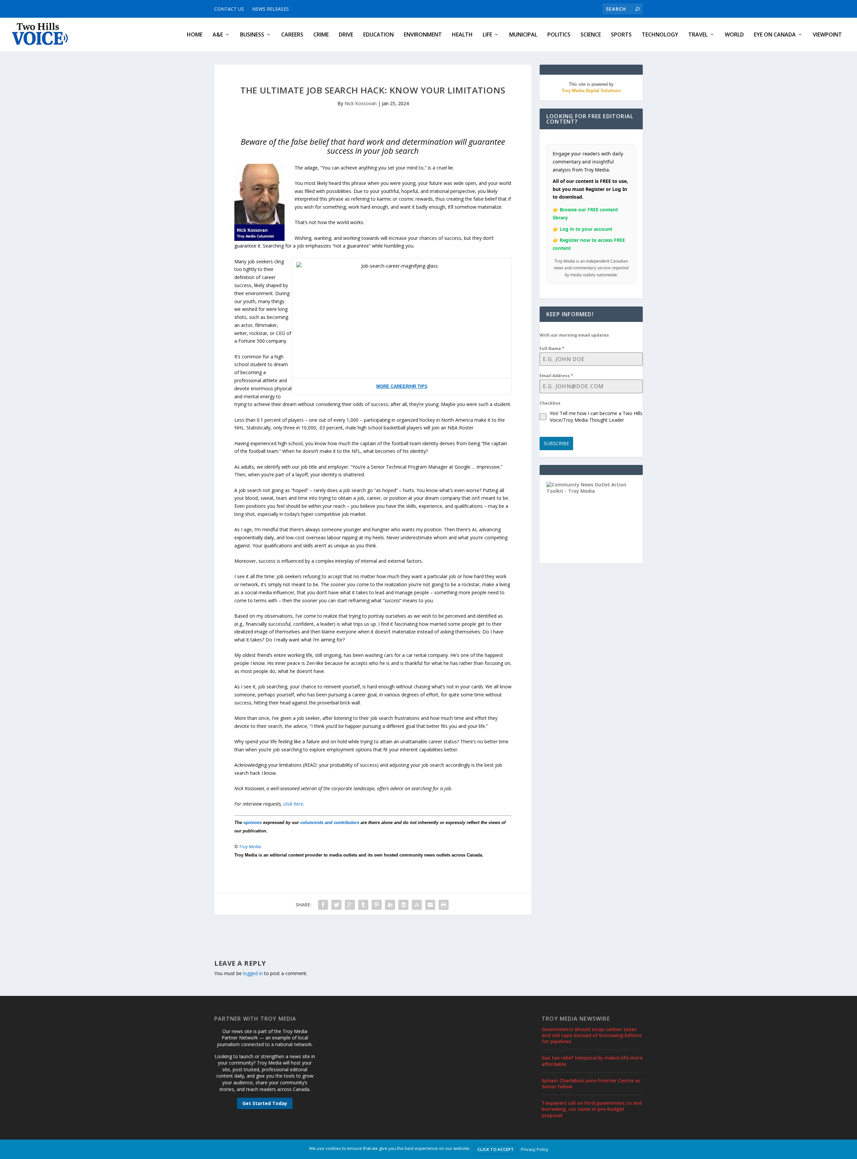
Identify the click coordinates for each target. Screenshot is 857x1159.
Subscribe (556, 443)
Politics (558, 35)
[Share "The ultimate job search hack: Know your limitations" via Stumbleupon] (416, 904)
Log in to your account (586, 229)
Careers (292, 35)
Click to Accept (495, 1149)
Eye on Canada (775, 35)
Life (487, 35)
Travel (698, 35)
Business (252, 35)
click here (293, 804)
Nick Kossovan (360, 103)
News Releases (270, 9)
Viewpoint (827, 35)
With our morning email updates (574, 335)
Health (462, 35)
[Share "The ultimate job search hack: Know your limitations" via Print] (443, 904)
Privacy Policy (534, 1149)
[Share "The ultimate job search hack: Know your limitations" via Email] (430, 904)
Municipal (523, 35)
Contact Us (229, 9)
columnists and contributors (329, 822)
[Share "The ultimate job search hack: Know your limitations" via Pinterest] (376, 904)
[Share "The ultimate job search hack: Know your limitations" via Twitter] (336, 904)
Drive (346, 35)
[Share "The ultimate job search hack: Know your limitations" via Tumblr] (363, 904)
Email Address (556, 376)
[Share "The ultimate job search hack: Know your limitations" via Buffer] (403, 904)
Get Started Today (264, 1103)
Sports (621, 35)
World (734, 35)
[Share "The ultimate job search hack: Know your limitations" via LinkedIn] (390, 904)
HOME (195, 35)
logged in (253, 973)
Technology (660, 35)
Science (590, 35)
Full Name (552, 348)
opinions (252, 822)
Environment (423, 35)
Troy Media (250, 846)
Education (378, 35)
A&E (218, 35)
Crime (321, 35)
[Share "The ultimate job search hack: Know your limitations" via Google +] (350, 904)
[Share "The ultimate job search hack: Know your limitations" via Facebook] (323, 904)
